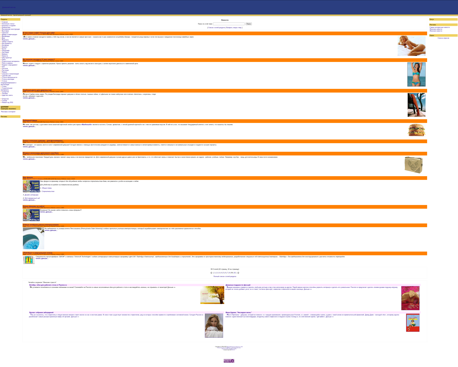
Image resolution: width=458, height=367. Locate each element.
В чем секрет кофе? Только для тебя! (39, 33)
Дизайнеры (6, 36)
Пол (3, 67)
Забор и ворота (7, 42)
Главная (5, 22)
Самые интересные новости (440, 27)
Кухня (4, 49)
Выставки (5, 31)
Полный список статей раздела (224, 276)
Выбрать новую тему (234, 27)
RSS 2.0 (233, 349)
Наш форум (28, 177)
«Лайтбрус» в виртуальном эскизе (37, 253)
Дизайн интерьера (31, 195)
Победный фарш (30, 120)
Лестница (5, 52)
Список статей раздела (216, 27)
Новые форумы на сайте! (33, 206)
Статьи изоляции (8, 79)
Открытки (5, 99)
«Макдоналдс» (86, 124)
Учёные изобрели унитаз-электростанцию (41, 225)
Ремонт (4, 72)
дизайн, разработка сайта (230, 348)
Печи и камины (7, 63)
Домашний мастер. (9, 7)
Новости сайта (36, 34)
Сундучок (5, 92)
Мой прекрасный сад (32, 198)
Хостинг (223, 348)
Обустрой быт (7, 58)
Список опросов (443, 38)
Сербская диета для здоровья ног (37, 90)
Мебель (5, 54)
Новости (5, 56)
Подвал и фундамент (9, 65)
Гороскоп (5, 33)
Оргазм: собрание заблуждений (41, 312)
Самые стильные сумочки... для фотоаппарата (42, 141)
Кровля (4, 47)
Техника (5, 93)
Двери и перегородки (9, 34)
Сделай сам (6, 75)
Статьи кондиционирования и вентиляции (8, 82)
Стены (4, 86)
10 (234, 273)
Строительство (48, 191)
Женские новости (436, 29)
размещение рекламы (236, 347)
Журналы (5, 40)
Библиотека (6, 27)
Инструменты (7, 43)
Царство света (7, 95)
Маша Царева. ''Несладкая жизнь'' (239, 312)
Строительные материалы (6, 89)
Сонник (4, 100)
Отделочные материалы (10, 61)
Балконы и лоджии (9, 25)
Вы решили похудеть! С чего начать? (39, 59)
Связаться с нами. (239, 346)
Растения (5, 70)
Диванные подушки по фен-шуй (238, 285)
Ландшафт (6, 50)
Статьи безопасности (9, 77)
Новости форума (37, 179)
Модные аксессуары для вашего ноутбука (41, 153)
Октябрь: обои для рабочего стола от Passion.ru (48, 285)
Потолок (5, 68)
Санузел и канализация (10, 74)
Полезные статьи (8, 24)
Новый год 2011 (7, 102)
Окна (3, 59)
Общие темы (47, 188)
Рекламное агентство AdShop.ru (224, 347)
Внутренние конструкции (11, 29)
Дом (3, 38)
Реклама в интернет (8, 112)
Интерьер (5, 45)
